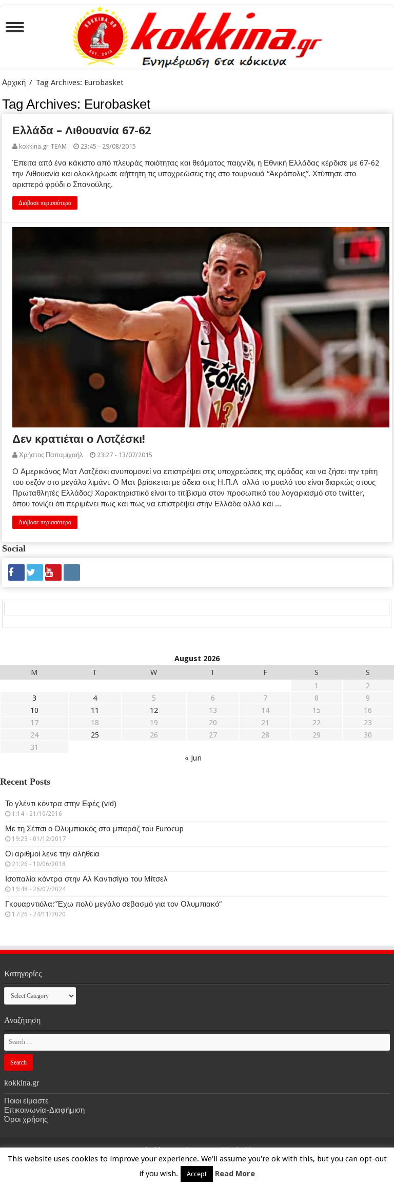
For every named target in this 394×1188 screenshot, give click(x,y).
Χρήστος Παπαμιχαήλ (51, 455)
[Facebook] (16, 572)
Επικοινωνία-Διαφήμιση (44, 1110)
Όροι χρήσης (26, 1119)
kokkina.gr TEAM (43, 146)
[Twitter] (35, 572)
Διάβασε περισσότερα (44, 203)
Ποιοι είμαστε (26, 1100)
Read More (235, 1173)
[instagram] (72, 572)
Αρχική (14, 82)
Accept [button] (197, 1174)
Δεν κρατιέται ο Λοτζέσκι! (78, 439)
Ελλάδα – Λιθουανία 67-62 (81, 130)
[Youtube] (53, 572)
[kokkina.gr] (197, 35)
